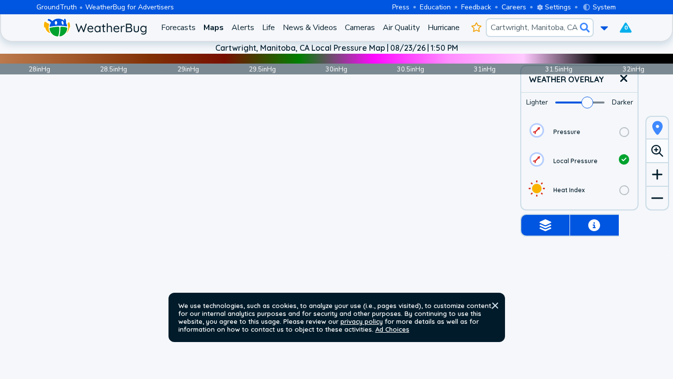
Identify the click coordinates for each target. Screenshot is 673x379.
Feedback (476, 7)
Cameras (360, 27)
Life (268, 27)
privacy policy (361, 321)
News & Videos (310, 27)
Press (400, 7)
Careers (514, 7)
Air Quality (401, 27)
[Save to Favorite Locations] (477, 27)
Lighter (537, 102)
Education (435, 7)
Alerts (243, 27)
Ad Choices (392, 329)
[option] (579, 131)
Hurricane (444, 27)
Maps (213, 27)
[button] (495, 306)
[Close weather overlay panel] (623, 79)
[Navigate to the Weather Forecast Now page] (94, 27)
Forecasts (178, 27)
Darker (622, 102)
